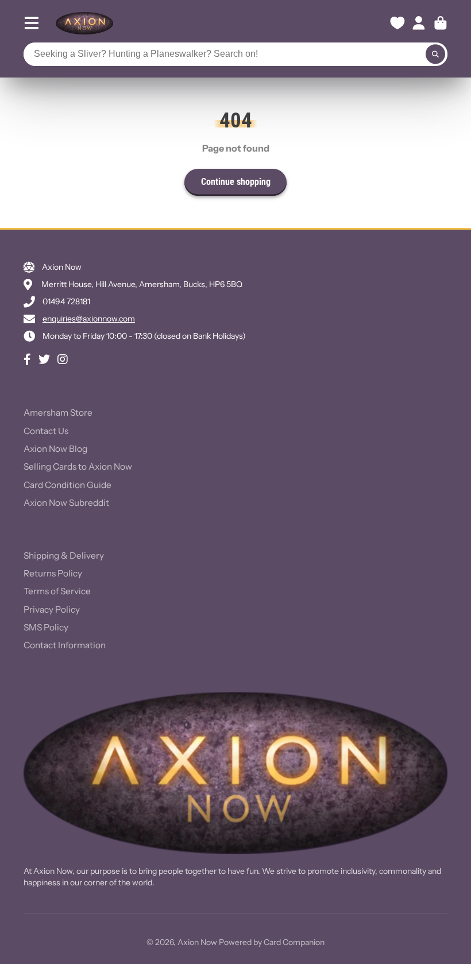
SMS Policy (46, 627)
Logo (84, 23)
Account (419, 23)
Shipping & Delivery (64, 555)
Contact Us (46, 430)
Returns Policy (53, 573)
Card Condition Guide (67, 484)
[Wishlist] (397, 23)
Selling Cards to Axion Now (78, 466)
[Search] (435, 54)
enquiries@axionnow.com (89, 318)
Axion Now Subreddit (66, 502)
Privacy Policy (52, 609)
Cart (440, 23)
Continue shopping (236, 181)
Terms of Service (57, 591)
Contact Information (65, 645)
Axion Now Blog (55, 448)
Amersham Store (58, 412)
